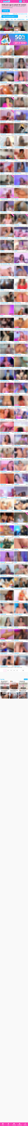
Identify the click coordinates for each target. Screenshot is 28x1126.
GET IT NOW (20, 43)
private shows (21, 19)
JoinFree (20, 1)
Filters (2, 19)
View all (25, 679)
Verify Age (5, 10)
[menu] (1, 1)
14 (23, 670)
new (15, 19)
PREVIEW (5, 688)
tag (12, 19)
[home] (6, 1)
